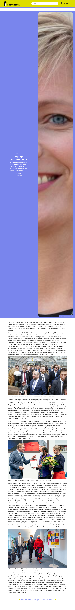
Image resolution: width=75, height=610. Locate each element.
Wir (20, 153)
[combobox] (44, 3)
